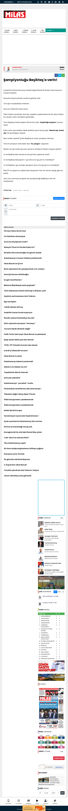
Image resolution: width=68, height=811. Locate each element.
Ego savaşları (10, 301)
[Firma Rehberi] (49, 1)
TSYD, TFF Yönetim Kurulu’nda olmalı (20, 345)
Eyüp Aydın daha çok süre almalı (19, 339)
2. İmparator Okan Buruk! (15, 465)
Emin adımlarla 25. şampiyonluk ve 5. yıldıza (24, 269)
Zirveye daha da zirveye (15, 231)
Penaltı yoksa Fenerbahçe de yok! (19, 318)
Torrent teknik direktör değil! (17, 329)
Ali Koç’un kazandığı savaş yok (18, 426)
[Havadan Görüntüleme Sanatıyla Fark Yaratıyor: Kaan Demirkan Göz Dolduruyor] (43, 780)
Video (37, 803)
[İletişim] (45, 1)
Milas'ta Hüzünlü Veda (24, 2)
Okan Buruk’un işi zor (13, 263)
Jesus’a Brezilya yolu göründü (17, 475)
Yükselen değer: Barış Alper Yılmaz (19, 394)
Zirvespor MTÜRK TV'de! (48, 604)
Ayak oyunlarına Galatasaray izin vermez (23, 421)
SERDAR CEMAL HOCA (52, 523)
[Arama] (41, 1)
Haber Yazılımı (47, 809)
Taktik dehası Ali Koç (13, 307)
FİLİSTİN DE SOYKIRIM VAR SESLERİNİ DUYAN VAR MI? (54, 573)
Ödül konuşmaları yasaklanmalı (18, 399)
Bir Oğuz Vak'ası (49, 545)
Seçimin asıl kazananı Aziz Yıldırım (20, 296)
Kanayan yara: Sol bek (14, 454)
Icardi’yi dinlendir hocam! (16, 350)
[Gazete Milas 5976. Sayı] (51, 708)
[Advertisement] (32, 22)
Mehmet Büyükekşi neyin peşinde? (19, 285)
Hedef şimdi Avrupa (13, 410)
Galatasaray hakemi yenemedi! (18, 361)
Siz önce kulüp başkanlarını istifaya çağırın (23, 448)
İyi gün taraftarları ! (13, 280)
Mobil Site (8, 803)
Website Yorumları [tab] (59, 198)
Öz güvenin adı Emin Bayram (17, 459)
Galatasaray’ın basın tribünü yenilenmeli (23, 258)
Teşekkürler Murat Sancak (16, 372)
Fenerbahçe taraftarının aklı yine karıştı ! (22, 388)
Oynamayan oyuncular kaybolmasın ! (21, 416)
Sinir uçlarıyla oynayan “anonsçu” (19, 323)
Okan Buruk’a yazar (13, 356)
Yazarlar (45, 803)
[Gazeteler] (55, 1)
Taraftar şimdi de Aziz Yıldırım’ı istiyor (21, 470)
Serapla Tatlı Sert (51, 536)
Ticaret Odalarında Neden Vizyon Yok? (54, 525)
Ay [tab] (63, 592)
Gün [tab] (55, 592)
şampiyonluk (17, 190)
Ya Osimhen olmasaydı (14, 236)
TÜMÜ (61, 518)
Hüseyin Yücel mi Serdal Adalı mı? (19, 247)
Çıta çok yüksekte (12, 378)
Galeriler (28, 803)
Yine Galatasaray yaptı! (15, 443)
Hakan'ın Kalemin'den (53, 563)
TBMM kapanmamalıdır (51, 558)
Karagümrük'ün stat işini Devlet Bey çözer (23, 432)
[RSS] (63, 1)
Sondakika (19, 803)
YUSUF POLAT (49, 550)
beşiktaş (26, 190)
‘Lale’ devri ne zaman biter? (16, 437)
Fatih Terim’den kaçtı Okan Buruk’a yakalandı (25, 334)
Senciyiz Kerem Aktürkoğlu (16, 274)
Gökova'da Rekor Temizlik (48, 597)
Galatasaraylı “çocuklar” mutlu (18, 383)
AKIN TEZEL (49, 529)
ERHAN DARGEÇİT (51, 557)
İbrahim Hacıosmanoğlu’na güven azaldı (22, 252)
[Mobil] (38, 1)
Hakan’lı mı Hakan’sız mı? (15, 367)
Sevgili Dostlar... (49, 565)
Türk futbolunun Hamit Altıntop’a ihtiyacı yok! (25, 290)
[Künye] (59, 1)
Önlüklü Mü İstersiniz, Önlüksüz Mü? (54, 531)
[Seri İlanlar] (52, 1)
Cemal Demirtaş (51, 543)
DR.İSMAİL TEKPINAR (52, 570)
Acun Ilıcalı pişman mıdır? (16, 242)
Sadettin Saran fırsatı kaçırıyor (18, 312)
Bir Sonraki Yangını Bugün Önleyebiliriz (52, 539)
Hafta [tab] (59, 592)
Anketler (55, 803)
